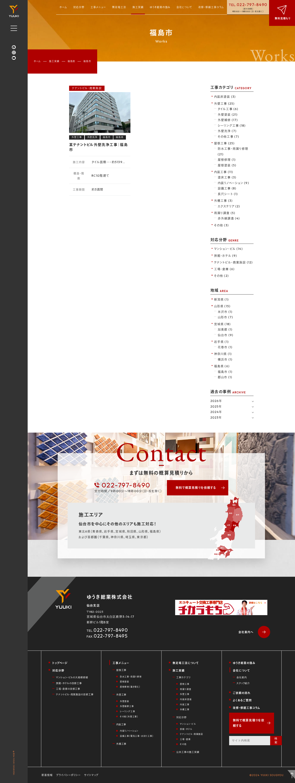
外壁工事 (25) (224, 104)
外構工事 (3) (223, 201)
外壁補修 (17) (228, 120)
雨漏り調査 (185, 689)
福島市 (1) (225, 372)
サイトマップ (91, 775)
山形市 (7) (225, 317)
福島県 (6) (222, 366)
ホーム (63, 7)
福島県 (71, 61)
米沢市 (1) (225, 312)
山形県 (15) (222, 306)
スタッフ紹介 (243, 683)
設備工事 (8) (227, 188)
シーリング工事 (127, 711)
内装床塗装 (186, 699)
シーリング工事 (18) (232, 126)
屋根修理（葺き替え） (130, 686)
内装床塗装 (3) (225, 97)
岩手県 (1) (221, 342)
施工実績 (138, 7)
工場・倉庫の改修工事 (68, 688)
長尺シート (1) (228, 194)
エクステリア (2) (229, 206)
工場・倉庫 (185, 739)
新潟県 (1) (221, 299)
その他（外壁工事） (129, 716)
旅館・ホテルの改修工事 (69, 683)
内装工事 (121, 724)
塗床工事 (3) (227, 177)
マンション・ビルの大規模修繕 (72, 677)
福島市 (107, 137)
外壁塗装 (124, 701)
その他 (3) (221, 225)
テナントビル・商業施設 (87, 88)
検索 (276, 740)
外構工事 (121, 743)
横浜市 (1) (225, 359)
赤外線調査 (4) (229, 218)
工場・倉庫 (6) (224, 269)
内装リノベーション (129, 730)
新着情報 (47, 775)
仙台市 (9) (225, 335)
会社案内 (241, 677)
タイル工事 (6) (228, 109)
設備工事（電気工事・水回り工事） (137, 736)
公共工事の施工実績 (187, 752)
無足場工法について (186, 663)
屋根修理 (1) (227, 160)
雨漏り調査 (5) (224, 213)
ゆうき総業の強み (160, 7)
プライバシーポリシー (68, 775)
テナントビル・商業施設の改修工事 (75, 694)
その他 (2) (221, 276)
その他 (183, 744)
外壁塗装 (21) (228, 115)
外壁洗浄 (92, 137)
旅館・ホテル (186, 729)
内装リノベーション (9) (233, 183)
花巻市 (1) (225, 347)
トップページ (60, 663)
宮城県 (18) (222, 324)
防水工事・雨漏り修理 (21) (233, 151)
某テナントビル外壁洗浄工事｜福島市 (98, 147)
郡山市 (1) (225, 377)
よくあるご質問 (242, 700)
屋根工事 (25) (224, 143)
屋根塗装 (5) (227, 165)
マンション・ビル (188, 724)
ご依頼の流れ (242, 693)
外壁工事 (76, 137)
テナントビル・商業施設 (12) (233, 262)
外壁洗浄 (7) (227, 131)
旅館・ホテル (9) (225, 256)
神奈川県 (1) (223, 354)
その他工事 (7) (228, 137)
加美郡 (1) (225, 329)
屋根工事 (121, 670)
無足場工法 (119, 7)
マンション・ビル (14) (228, 249)
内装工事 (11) (223, 172)
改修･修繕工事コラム (211, 7)
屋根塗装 (124, 681)
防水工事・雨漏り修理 (131, 676)
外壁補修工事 (127, 706)
